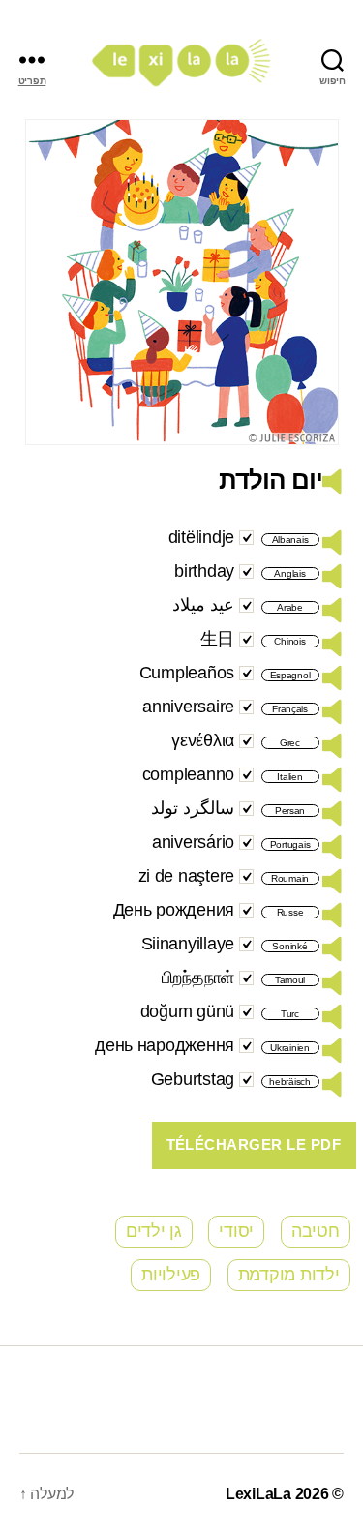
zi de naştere (186, 876)
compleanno (188, 774)
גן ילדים (154, 1231)
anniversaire (188, 706)
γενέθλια (202, 740)
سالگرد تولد (192, 808)
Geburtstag (192, 1079)
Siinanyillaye (188, 943)
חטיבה (315, 1231)
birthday (204, 571)
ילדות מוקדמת (289, 1274)
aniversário (193, 842)
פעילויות (170, 1274)
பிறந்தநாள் (198, 977)
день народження (164, 1045)
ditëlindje (201, 537)
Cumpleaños (186, 672)
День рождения (174, 909)
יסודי (236, 1231)
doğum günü (187, 1011)
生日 (217, 638)
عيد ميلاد (203, 605)
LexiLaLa (258, 1494)
